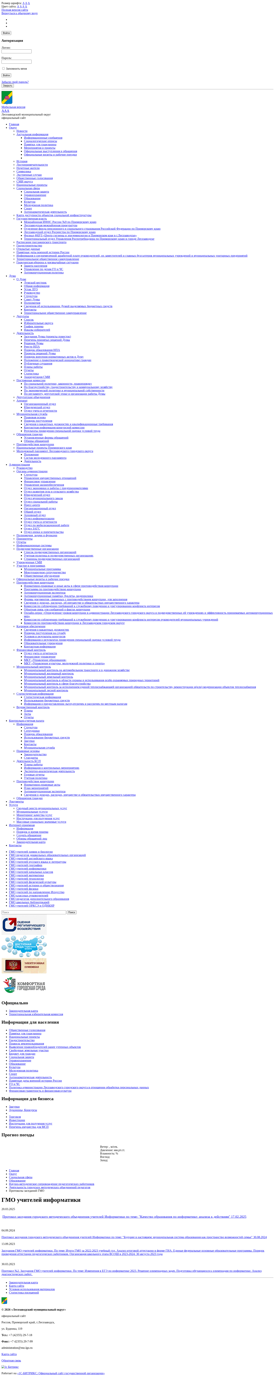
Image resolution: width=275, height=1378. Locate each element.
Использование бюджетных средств (47, 700)
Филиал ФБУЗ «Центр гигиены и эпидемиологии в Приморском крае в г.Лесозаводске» (80, 235)
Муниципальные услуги (32, 811)
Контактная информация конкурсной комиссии (54, 427)
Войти (6, 33)
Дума (12, 275)
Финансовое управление (40, 481)
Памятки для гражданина (40, 144)
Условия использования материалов (32, 1289)
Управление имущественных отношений (50, 478)
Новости (22, 131)
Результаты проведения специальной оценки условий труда (62, 430)
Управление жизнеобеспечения (44, 484)
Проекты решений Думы (40, 353)
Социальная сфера (28, 188)
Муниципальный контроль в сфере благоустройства (57, 683)
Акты (27, 713)
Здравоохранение (35, 195)
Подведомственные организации (37, 548)
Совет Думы (32, 299)
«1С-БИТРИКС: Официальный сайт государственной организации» (61, 1373)
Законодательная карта (30, 842)
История (21, 161)
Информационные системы (34, 545)
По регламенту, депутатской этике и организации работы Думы (64, 393)
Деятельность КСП (28, 761)
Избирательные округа (38, 323)
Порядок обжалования (38, 734)
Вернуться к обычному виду (19, 13)
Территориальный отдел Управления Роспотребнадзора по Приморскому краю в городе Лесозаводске (89, 238)
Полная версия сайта (14, 9)
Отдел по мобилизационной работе (46, 525)
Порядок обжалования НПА (42, 350)
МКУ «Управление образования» (45, 660)
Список (29, 319)
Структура (30, 296)
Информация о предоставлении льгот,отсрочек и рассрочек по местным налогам (75, 703)
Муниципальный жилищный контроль (49, 673)
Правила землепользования (26, 1043)
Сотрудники (32, 730)
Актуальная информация (32, 134)
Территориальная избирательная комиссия (36, 1014)
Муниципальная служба (31, 414)
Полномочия (32, 302)
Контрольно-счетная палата (26, 720)
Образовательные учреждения (43, 643)
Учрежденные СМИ (29, 562)
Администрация (19, 464)
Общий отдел (32, 511)
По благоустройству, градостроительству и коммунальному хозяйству (68, 387)
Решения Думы (33, 343)
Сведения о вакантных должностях (46, 629)
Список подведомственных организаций (50, 552)
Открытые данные (28, 248)
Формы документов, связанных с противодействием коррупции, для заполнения (75, 599)
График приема (33, 326)
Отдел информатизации (39, 518)
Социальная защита (36, 191)
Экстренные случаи (29, 174)
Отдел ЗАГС (32, 528)
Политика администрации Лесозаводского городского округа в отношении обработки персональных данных (79, 1087)
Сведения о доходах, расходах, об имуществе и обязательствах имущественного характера (81, 602)
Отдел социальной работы (41, 501)
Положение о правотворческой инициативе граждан (57, 360)
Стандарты (31, 757)
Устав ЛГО (31, 289)
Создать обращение (28, 835)
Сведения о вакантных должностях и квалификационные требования (68, 424)
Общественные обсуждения (41, 575)
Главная (14, 124)
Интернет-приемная (22, 825)
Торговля (15, 1116)
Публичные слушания (38, 363)
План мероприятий (36, 788)
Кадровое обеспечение (30, 626)
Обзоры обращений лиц (31, 838)
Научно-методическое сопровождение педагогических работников (51, 1184)
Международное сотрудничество (45, 572)
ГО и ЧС (14, 1084)
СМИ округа (24, 181)
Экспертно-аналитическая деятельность (49, 771)
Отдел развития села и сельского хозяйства (51, 491)
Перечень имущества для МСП (29, 1126)
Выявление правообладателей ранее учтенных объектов (45, 1047)
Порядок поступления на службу (45, 633)
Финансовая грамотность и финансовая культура (40, 1090)
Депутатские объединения (33, 397)
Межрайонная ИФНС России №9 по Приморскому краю (60, 222)
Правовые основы (28, 751)
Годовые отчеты (34, 774)
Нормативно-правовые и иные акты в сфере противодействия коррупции (71, 585)
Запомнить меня (16, 68)
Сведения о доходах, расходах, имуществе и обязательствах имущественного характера (80, 794)
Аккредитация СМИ (37, 377)
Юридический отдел (37, 407)
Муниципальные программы (42, 569)
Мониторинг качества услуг (34, 815)
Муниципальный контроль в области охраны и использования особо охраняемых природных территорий (91, 680)
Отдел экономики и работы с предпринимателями (56, 488)
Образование (32, 198)
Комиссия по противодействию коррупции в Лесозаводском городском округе (74, 623)
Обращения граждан (29, 434)
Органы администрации (32, 471)
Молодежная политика (38, 205)
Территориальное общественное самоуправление (47, 259)
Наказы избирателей (37, 329)
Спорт (28, 208)
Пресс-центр (32, 505)
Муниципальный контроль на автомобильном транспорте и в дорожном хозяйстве (77, 670)
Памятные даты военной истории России (42, 252)
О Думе (21, 279)
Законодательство (35, 754)
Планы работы (33, 366)
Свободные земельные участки (29, 1050)
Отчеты (29, 370)
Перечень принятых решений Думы (47, 339)
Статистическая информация (35, 693)
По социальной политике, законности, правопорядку (58, 383)
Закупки (29, 740)
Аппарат (22, 400)
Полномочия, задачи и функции (36, 535)
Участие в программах (30, 565)
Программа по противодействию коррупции (52, 589)
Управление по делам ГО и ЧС (43, 269)
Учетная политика (35, 778)
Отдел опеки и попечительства (44, 532)
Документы (16, 801)
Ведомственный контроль (33, 707)
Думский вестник (35, 282)
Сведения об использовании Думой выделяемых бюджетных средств (68, 306)
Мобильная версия (13, 107)
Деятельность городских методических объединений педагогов (49, 1187)
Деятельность (25, 333)
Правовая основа (35, 417)
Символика (23, 171)
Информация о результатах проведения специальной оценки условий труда (72, 639)
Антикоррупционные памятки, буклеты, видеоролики (58, 596)
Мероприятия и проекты (39, 147)
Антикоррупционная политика (44, 272)
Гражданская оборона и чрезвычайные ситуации (47, 262)
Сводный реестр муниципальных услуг (41, 808)
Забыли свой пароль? (15, 81)
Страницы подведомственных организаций (52, 558)
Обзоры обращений (36, 441)
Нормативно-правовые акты (42, 784)
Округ (13, 127)
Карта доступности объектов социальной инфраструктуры (53, 215)
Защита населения (35, 265)
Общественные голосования (34, 178)
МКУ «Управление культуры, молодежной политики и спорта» (64, 663)
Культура (29, 201)
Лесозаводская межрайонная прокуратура (50, 225)
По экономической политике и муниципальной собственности (64, 390)
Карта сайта (16, 1285)
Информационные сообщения (43, 137)
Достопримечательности (32, 164)
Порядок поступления (38, 420)
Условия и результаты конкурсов (44, 636)
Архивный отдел (35, 515)
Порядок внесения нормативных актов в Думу (54, 356)
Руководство (32, 292)
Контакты (30, 309)
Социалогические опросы (40, 141)
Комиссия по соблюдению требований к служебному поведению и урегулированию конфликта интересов (92, 606)
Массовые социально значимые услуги (41, 821)
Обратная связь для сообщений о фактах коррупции (57, 609)
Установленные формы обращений (46, 437)
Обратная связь (11, 1360)
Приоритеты (24, 538)
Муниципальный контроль (33, 666)
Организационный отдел (40, 403)
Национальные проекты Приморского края (44, 447)
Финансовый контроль (31, 649)
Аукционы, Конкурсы (23, 1110)
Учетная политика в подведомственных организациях (58, 555)
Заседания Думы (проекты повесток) (47, 336)
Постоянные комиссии (30, 380)
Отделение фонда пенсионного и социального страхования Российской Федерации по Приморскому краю (92, 228)
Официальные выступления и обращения (50, 151)
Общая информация (36, 286)
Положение (31, 454)
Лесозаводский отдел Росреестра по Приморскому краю (60, 232)
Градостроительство (29, 245)
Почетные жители (28, 168)
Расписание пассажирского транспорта (41, 242)
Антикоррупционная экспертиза (44, 592)
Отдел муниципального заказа (43, 498)
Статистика (31, 373)
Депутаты (22, 316)
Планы (28, 710)
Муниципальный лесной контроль (46, 690)
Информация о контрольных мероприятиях (51, 767)
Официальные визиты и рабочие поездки (50, 154)
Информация (24, 724)
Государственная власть (31, 218)
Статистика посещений (24, 1292)
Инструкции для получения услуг (38, 818)
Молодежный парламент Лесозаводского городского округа (54, 451)
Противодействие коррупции (35, 444)
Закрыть (7, 85)
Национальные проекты (31, 184)
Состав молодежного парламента (45, 457)
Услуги (13, 804)
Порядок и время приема (32, 831)
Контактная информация (40, 646)
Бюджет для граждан (22, 1053)
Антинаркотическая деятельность (45, 211)
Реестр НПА (32, 346)
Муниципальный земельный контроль (48, 676)
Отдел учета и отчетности (40, 410)
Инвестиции (17, 1120)
